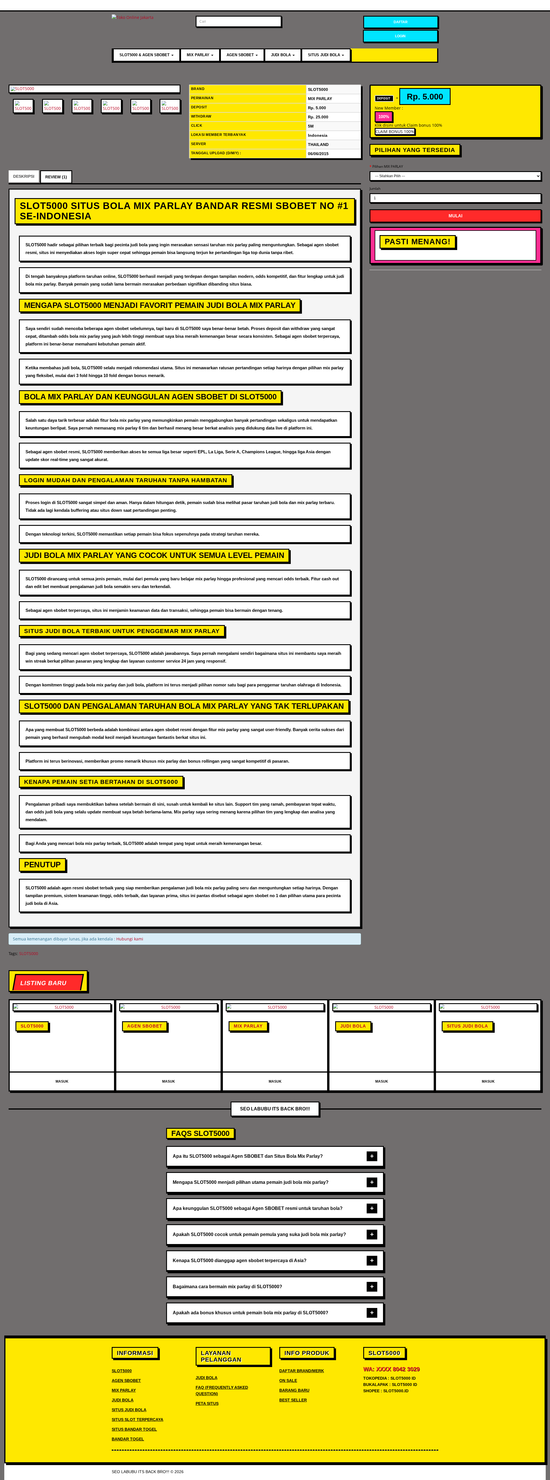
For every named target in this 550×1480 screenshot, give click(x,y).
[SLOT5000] (94, 89)
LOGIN (400, 36)
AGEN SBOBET (241, 55)
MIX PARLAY (199, 55)
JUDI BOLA (281, 55)
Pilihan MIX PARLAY (387, 166)
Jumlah (375, 188)
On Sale (288, 1380)
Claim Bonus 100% (395, 131)
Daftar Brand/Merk (301, 1370)
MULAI (455, 215)
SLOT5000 (28, 953)
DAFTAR (401, 22)
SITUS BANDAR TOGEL (134, 1429)
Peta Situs (207, 1403)
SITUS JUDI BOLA (324, 55)
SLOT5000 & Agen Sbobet (145, 55)
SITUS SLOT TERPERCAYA (137, 1419)
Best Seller (293, 1400)
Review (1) (56, 177)
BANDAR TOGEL (128, 1439)
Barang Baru (294, 1390)
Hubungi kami (129, 939)
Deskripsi (23, 176)
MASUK (62, 1081)
